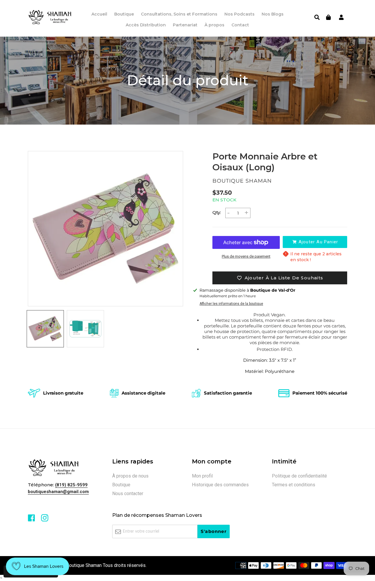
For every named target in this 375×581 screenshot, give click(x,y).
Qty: (216, 212)
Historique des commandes (220, 484)
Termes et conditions (293, 484)
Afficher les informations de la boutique (231, 304)
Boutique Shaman (84, 565)
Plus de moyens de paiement (246, 256)
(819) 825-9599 (71, 484)
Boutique (121, 484)
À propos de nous (130, 476)
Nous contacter (127, 493)
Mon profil (202, 476)
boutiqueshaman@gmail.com (58, 491)
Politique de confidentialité (299, 476)
